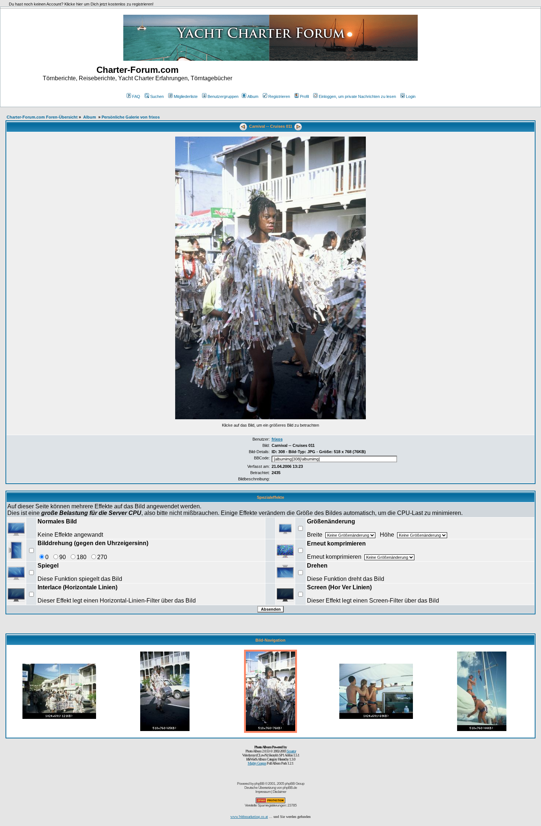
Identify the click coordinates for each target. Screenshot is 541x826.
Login (411, 96)
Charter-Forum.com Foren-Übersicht (42, 117)
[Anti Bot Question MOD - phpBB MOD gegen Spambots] (270, 802)
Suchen (157, 96)
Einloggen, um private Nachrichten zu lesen (357, 96)
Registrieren (279, 96)
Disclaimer (279, 792)
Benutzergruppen (223, 96)
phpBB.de (290, 788)
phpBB (259, 783)
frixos (277, 439)
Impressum (262, 792)
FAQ (136, 96)
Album (252, 96)
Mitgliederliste (186, 96)
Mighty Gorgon (257, 763)
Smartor (291, 751)
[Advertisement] (404, 77)
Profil (304, 96)
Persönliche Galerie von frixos (131, 117)
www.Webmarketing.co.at (249, 817)
